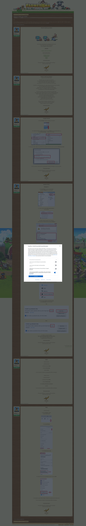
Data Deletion (37, 279)
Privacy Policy (48, 279)
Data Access (43, 279)
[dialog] (43, 263)
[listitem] (43, 259)
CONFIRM (36, 276)
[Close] (60, 246)
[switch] (55, 262)
